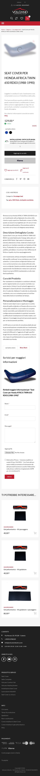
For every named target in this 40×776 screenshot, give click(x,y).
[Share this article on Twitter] (20, 179)
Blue (21, 348)
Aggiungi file (8, 449)
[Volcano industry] (20, 13)
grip (10, 200)
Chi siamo (4, 709)
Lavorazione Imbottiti (8, 691)
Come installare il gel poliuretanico (13, 724)
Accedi (18, 5)
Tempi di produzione (8, 712)
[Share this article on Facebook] (16, 179)
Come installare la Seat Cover (11, 721)
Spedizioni (4, 715)
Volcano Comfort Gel (8, 682)
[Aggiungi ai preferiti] (35, 504)
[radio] (6, 132)
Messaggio (8, 426)
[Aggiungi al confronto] (35, 507)
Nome (7, 403)
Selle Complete (6, 679)
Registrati (25, 5)
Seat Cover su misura (8, 694)
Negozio (8, 29)
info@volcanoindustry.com (14, 643)
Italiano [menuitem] (19, 2)
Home (3, 29)
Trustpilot (4, 760)
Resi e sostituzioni (7, 718)
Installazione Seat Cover (9, 688)
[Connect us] (3, 659)
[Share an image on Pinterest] (24, 179)
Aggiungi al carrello (20, 153)
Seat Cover (5, 676)
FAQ (5, 116)
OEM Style (15, 200)
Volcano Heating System (9, 685)
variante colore (10, 129)
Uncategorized (16, 29)
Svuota (34, 125)
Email (7, 415)
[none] (20, 2)
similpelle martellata (26, 200)
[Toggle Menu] (2, 23)
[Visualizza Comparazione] (16, 18)
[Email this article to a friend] (28, 179)
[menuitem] (20, 2)
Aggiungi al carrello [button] (35, 533)
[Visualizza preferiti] (21, 18)
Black (25, 348)
